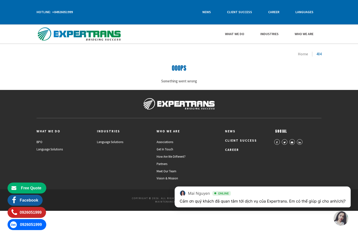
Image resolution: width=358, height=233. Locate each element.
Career (273, 12)
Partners (162, 164)
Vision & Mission (167, 178)
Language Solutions (50, 149)
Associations (165, 142)
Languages (304, 12)
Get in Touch (165, 149)
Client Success (239, 12)
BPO (39, 142)
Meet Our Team (166, 171)
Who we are (304, 34)
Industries (269, 34)
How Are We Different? (171, 157)
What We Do (234, 34)
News (206, 12)
